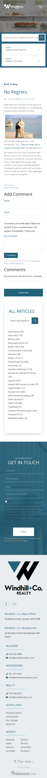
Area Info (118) (15, 335)
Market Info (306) (16, 391)
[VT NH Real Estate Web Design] (23, 773)
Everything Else (11, 188)
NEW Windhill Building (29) (21, 395)
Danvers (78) (14, 354)
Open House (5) (15, 399)
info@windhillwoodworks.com (23, 677)
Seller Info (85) (15, 403)
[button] (42, 37)
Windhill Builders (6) (18, 418)
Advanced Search (16, 49)
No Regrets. (16, 92)
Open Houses (14, 61)
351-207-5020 (15, 673)
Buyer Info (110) (16, 346)
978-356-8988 (15, 654)
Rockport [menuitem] (25, 750)
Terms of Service (15, 263)
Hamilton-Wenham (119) (20, 369)
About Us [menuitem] (10, 724)
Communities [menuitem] (12, 716)
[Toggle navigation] (36, 7)
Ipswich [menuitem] (24, 739)
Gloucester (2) (15, 365)
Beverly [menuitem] (24, 743)
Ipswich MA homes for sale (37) (23, 384)
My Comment (10, 236)
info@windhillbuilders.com (21, 657)
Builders (12, 646)
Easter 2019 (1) (15, 358)
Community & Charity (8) (20, 350)
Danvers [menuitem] (10, 747)
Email (6, 212)
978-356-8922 (15, 693)
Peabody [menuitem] (10, 739)
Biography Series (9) (18, 343)
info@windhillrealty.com (20, 697)
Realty (10, 685)
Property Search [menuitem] (14, 712)
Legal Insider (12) (16, 388)
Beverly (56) (14, 339)
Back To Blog (10, 84)
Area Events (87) (16, 331)
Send (23, 531)
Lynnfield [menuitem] (10, 750)
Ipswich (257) (14, 380)
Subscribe (23, 292)
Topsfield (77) (15, 406)
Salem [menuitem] (9, 743)
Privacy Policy (26, 519)
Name (7, 200)
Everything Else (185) (18, 361)
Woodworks (14, 665)
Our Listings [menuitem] (12, 720)
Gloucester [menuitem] (26, 747)
